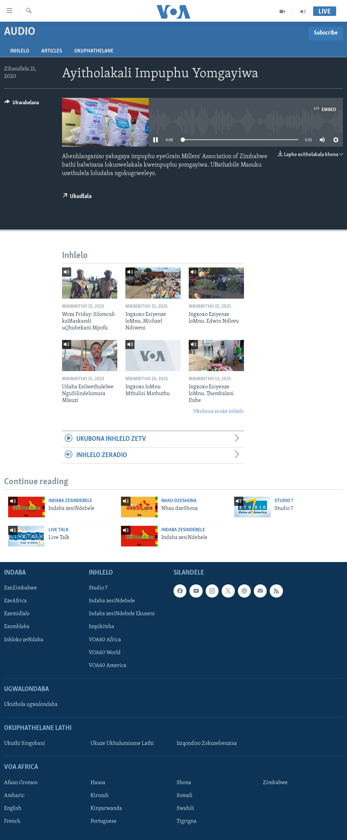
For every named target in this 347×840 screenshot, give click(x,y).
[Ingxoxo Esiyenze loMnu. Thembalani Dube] (216, 355)
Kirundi (99, 795)
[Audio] (303, 11)
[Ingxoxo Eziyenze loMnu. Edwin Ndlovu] (216, 283)
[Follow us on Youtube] (195, 590)
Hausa (97, 782)
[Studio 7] (252, 507)
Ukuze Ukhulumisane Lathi (122, 743)
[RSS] (276, 590)
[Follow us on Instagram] (212, 590)
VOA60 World (105, 652)
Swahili (185, 808)
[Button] (21, 104)
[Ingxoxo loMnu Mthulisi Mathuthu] (153, 355)
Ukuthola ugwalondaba (31, 704)
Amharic (14, 795)
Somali (184, 795)
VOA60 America (107, 665)
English (12, 808)
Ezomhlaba (16, 626)
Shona (184, 782)
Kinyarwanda (106, 808)
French (12, 821)
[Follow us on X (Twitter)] (228, 590)
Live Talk (58, 530)
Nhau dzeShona (179, 500)
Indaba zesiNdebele (70, 500)
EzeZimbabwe (20, 588)
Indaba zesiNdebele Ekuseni (122, 614)
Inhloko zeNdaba (23, 639)
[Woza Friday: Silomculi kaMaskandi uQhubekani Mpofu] (89, 283)
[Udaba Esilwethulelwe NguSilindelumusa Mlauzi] (89, 355)
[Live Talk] (26, 536)
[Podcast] (244, 590)
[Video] (282, 11)
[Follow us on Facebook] (180, 590)
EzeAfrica (15, 601)
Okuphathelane (94, 51)
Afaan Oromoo (21, 782)
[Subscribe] (260, 590)
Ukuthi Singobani (24, 743)
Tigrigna (187, 821)
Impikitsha (101, 626)
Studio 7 (283, 500)
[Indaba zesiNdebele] (26, 507)
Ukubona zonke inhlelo (218, 411)
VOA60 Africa (105, 639)
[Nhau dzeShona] (139, 507)
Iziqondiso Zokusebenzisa (207, 743)
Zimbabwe (275, 782)
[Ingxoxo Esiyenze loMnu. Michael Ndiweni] (153, 283)
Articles (51, 51)
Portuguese (103, 821)
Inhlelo (19, 51)
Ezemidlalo (16, 614)
